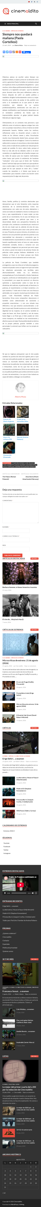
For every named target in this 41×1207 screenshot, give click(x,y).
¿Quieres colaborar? (9, 933)
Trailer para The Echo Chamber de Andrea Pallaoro (20, 920)
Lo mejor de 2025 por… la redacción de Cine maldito (25, 1109)
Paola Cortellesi (8, 467)
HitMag (21, 1204)
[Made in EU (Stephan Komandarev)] (8, 789)
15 (31, 1175)
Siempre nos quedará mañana (25, 467)
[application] (20, 885)
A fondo (5, 756)
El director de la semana (22, 756)
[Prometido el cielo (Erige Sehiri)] (8, 693)
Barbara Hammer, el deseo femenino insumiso (19, 587)
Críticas (11, 756)
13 (20, 1175)
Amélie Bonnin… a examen (25, 1031)
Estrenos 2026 (8, 831)
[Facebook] (32, 1)
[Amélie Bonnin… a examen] (8, 1031)
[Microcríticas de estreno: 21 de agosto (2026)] (20, 645)
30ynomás (5, 987)
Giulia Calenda (20, 465)
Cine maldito (19, 666)
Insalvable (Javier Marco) (25, 1042)
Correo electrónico (11, 536)
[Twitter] (34, 1)
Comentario (7, 500)
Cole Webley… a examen (25, 1009)
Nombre (6, 527)
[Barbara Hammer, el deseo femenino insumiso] (20, 573)
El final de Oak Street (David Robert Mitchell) (26, 716)
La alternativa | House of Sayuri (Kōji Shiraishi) (18, 910)
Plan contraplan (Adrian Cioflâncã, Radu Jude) (24, 1021)
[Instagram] (37, 1)
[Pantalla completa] (36, 893)
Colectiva (12, 1084)
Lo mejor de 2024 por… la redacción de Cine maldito (25, 1120)
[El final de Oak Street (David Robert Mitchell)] (8, 715)
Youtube (6, 843)
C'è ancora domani (18, 463)
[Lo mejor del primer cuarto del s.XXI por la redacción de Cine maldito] (20, 1061)
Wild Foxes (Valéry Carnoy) (26, 811)
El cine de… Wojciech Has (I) (12, 619)
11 (10, 1175)
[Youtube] (29, 1)
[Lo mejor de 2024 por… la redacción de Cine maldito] (8, 1119)
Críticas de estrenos (17, 31)
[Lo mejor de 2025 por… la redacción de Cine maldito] (8, 1108)
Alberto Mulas (19, 45)
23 (36, 1179)
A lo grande (6, 31)
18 (10, 1179)
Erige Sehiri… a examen (13, 758)
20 (20, 1179)
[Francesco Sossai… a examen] (20, 964)
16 (36, 1175)
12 (15, 1175)
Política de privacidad (10, 948)
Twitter (5, 850)
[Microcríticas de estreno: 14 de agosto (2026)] (8, 704)
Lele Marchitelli (31, 465)
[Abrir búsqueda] (36, 23)
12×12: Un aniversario (24, 1130)
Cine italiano (29, 463)
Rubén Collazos (20, 761)
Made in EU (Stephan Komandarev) (23, 790)
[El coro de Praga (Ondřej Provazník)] (8, 682)
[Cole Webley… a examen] (8, 1009)
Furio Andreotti (8, 465)
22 (31, 1179)
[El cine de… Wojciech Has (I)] (20, 605)
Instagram (6, 853)
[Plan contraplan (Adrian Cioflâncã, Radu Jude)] (8, 1020)
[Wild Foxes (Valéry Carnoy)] (8, 811)
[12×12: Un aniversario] (8, 1130)
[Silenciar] (33, 893)
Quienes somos (8, 951)
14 (26, 1175)
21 (26, 1179)
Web (4, 545)
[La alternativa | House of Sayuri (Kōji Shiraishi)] (8, 778)
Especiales (6, 944)
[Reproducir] (5, 893)
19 (15, 1179)
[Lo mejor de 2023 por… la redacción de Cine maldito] (8, 1141)
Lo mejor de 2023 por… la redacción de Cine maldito (25, 1142)
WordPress (14, 1204)
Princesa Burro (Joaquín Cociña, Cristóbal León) (24, 801)
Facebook (6, 846)
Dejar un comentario (30, 45)
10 (5, 1175)
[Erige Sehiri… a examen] (20, 743)
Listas (17, 1084)
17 (5, 1179)
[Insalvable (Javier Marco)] (8, 1042)
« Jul (3, 1193)
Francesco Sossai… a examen (15, 991)
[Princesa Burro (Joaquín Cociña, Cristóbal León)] (8, 800)
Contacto (6, 940)
